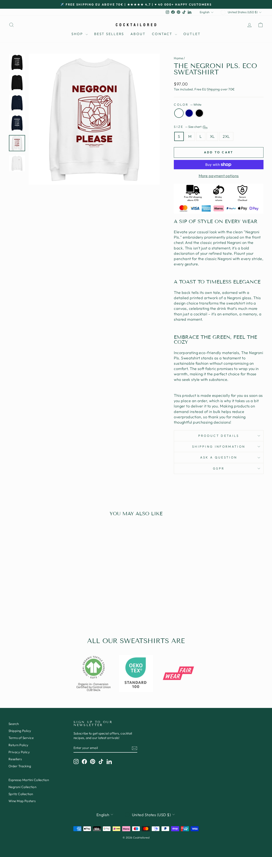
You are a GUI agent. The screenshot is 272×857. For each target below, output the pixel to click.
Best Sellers (109, 34)
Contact (163, 34)
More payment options (219, 175)
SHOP (78, 34)
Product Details (218, 436)
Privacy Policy (19, 752)
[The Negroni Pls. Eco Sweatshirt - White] (33, 607)
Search (13, 724)
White (179, 113)
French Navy (189, 113)
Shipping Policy (19, 731)
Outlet (192, 34)
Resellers (15, 759)
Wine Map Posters (21, 801)
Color (187, 105)
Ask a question (218, 457)
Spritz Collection (20, 794)
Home (178, 58)
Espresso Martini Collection (28, 780)
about (138, 34)
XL (212, 136)
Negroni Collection (22, 787)
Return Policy (18, 745)
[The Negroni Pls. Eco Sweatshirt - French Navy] (39, 607)
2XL (226, 136)
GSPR (218, 468)
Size (188, 127)
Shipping (213, 89)
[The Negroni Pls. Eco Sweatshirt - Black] (44, 607)
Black (199, 113)
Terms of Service (21, 738)
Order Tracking (19, 766)
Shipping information (218, 446)
